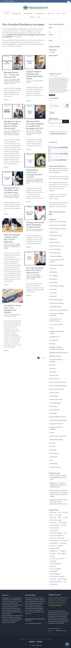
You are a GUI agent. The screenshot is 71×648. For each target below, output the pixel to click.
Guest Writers (53, 289)
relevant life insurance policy (57, 558)
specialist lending (62, 579)
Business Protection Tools (56, 246)
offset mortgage (61, 553)
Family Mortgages (54, 525)
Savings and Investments (56, 423)
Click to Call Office (58, 160)
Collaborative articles (55, 253)
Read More (6, 99)
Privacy (50, 630)
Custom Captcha (54, 98)
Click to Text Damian (59, 153)
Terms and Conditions (54, 628)
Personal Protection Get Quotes (58, 382)
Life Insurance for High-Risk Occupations (57, 314)
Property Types (54, 396)
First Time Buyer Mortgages (57, 286)
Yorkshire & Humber (55, 467)
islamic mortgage (54, 540)
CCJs (51, 515)
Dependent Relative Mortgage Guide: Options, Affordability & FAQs (34, 75)
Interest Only (53, 296)
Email (51, 40)
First (50, 32)
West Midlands (53, 463)
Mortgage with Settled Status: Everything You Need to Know (35, 224)
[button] (38, 17)
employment (53, 522)
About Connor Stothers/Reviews (58, 221)
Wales (51, 460)
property (52, 556)
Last (60, 32)
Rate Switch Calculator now (58, 134)
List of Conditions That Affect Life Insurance (55, 320)
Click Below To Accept (55, 74)
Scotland (52, 432)
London (52, 328)
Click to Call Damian (58, 147)
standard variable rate (55, 581)
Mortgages (52, 343)
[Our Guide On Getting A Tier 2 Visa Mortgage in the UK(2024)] (12, 296)
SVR (64, 581)
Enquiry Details (53, 55)
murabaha (53, 553)
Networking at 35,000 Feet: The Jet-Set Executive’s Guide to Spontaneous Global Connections (59, 502)
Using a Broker (12, 83)
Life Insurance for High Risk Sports (59, 310)
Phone (51, 34)
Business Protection (55, 242)
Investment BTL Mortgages (9, 245)
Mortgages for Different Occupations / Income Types (11, 132)
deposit (65, 517)
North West (53, 368)
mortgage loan (54, 551)
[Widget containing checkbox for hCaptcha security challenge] (59, 105)
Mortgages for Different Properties (33, 180)
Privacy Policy (52, 95)
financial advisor (54, 527)
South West (53, 446)
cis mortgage (58, 515)
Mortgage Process (7, 132)
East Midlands (53, 272)
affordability (53, 512)
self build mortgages (55, 574)
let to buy (52, 545)
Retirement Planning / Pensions (58, 417)
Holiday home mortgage (56, 533)
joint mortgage (54, 543)
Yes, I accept (54, 76)
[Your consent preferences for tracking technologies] (68, 2)
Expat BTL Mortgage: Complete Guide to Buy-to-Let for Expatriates (12, 238)
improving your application (56, 535)
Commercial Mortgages (56, 256)
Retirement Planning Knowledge (58, 420)
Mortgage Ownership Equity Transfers (57, 332)
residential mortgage (55, 563)
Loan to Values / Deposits (56, 324)
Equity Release (53, 279)
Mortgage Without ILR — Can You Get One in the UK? (11, 74)
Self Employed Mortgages (56, 439)
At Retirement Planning (56, 235)
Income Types (53, 293)
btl (59, 512)
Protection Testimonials (56, 399)
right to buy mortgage (55, 568)
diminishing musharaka (56, 520)
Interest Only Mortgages (56, 299)
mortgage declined (54, 548)
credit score (53, 517)
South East (52, 443)
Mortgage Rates (54, 340)
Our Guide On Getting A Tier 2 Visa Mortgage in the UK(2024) (12, 308)
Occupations (28, 134)
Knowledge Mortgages (15, 79)
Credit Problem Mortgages (57, 265)
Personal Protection (55, 379)
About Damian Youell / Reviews (58, 225)
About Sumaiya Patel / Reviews (58, 228)
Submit (52, 112)
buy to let (65, 512)
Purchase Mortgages (55, 403)
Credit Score (53, 268)
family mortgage (62, 522)
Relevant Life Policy (55, 410)
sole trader (53, 579)
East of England (54, 275)
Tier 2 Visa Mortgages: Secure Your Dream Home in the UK (35, 270)
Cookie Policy (39, 641)
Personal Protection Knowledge (58, 385)
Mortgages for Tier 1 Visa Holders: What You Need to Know (12, 190)
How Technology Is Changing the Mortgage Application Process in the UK (58, 477)
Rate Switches (53, 406)
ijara (65, 533)
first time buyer (54, 530)
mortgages (63, 551)
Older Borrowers (54, 375)
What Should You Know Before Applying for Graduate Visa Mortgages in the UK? (34, 125)
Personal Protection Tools (56, 389)
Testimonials (53, 450)
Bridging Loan (53, 239)
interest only (60, 538)
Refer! (50, 214)
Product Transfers (54, 392)
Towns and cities (54, 453)
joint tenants (62, 543)
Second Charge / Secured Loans (58, 436)
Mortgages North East (55, 356)
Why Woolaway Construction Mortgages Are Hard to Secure (34, 173)
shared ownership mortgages (57, 576)
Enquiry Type (53, 50)
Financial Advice (54, 282)
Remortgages (53, 413)
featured (63, 525)
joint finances (64, 540)
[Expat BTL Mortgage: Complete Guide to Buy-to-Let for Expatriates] (12, 225)
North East (52, 365)
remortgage (53, 561)
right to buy (53, 566)
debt (59, 517)
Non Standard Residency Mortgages (11, 134)
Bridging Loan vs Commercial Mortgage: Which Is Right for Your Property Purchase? (58, 485)
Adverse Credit (53, 232)
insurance (52, 538)
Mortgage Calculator (61, 630)
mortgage (60, 545)
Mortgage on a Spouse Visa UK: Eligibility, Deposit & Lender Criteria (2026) (12, 124)
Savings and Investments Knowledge (56, 428)
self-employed (53, 571)
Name (51, 27)
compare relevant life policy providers (57, 261)
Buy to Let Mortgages (15, 244)
